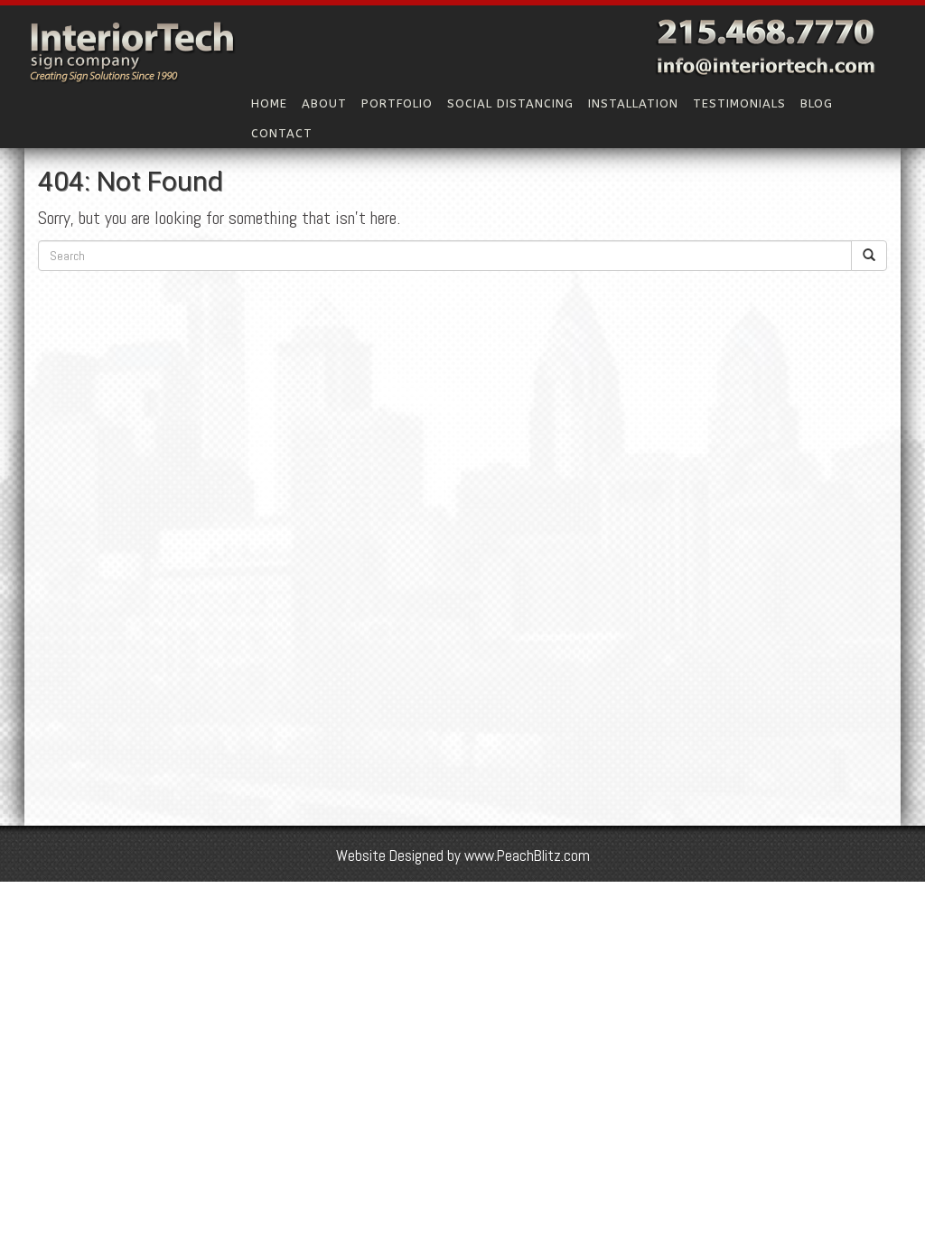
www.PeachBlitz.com (527, 855)
